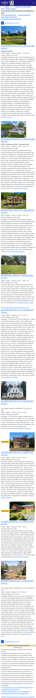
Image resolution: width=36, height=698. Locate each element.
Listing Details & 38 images (10, 377)
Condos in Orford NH (24, 15)
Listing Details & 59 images (20, 188)
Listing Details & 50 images (17, 251)
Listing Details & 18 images (23, 428)
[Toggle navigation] (33, 3)
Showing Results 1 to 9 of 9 (12, 23)
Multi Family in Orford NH (9, 17)
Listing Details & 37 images (26, 302)
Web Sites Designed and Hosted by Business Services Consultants (17, 697)
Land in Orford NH (10, 15)
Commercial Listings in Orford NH (11, 19)
